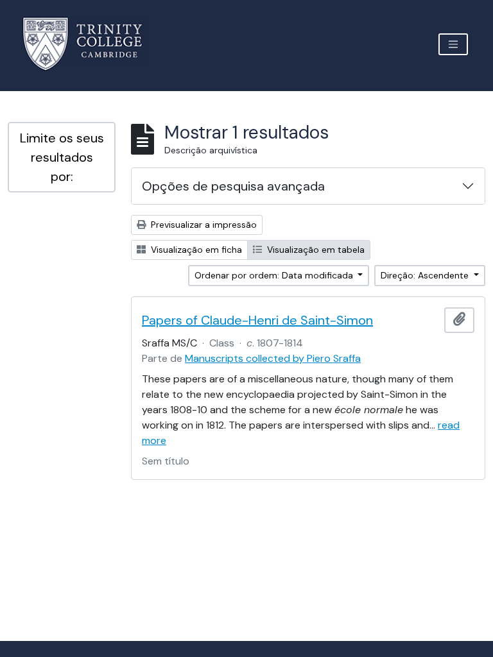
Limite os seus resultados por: (62, 157)
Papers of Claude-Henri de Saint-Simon (257, 320)
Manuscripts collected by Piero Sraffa (273, 358)
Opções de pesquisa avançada (233, 186)
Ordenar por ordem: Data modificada (275, 275)
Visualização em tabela (314, 249)
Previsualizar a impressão (202, 224)
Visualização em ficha (195, 249)
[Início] (90, 44)
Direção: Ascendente (426, 275)
